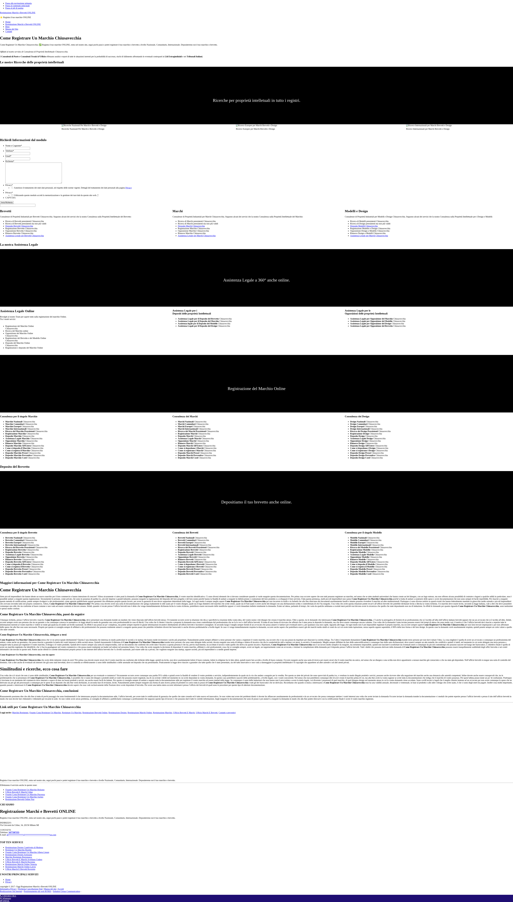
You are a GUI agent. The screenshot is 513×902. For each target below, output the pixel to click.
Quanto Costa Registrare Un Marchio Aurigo (24, 797)
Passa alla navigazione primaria (18, 3)
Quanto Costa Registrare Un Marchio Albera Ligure (27, 852)
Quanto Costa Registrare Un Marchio (45, 712)
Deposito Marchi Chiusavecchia (191, 226)
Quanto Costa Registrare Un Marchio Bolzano (24, 790)
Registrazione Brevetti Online (94, 712)
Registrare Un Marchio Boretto (18, 850)
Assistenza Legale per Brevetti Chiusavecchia (24, 236)
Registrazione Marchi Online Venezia (21, 864)
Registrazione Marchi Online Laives (20, 867)
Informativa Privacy (8, 889)
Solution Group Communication (66, 891)
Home (8, 879)
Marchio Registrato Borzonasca (18, 857)
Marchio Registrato (20, 712)
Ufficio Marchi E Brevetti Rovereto (20, 869)
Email (8, 156)
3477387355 (14, 832)
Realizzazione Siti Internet (11, 891)
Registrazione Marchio (162, 712)
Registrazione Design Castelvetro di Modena (24, 847)
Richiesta (9, 161)
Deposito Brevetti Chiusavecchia (19, 226)
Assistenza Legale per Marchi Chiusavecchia (197, 236)
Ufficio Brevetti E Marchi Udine (19, 792)
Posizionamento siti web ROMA (37, 891)
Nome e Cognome (13, 145)
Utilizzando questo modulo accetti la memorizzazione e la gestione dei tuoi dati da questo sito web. (56, 195)
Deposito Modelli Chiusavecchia (364, 226)
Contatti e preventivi (227, 712)
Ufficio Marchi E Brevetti (206, 712)
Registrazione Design (117, 712)
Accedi (61, 889)
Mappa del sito (50, 889)
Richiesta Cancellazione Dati (30, 889)
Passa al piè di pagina (14, 8)
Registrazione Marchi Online (140, 712)
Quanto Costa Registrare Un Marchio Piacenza (25, 794)
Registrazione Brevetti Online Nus (19, 799)
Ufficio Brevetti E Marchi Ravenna (20, 862)
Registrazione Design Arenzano (18, 855)
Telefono (9, 151)
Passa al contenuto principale (17, 6)
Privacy (9, 185)
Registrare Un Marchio (71, 712)
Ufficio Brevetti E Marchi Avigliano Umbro (23, 859)
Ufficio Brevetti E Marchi (184, 712)
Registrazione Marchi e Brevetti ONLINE (17, 13)
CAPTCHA (10, 198)
